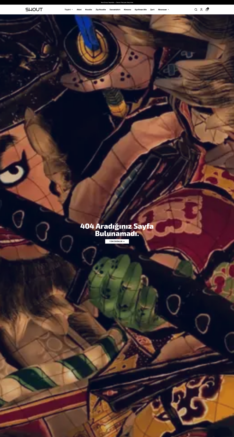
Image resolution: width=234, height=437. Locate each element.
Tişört (68, 9)
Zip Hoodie (101, 9)
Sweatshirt (115, 9)
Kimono (127, 9)
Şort (152, 9)
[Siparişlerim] (201, 9)
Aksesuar (162, 9)
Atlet (79, 9)
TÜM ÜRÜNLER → (117, 241)
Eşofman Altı (141, 9)
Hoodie (88, 9)
